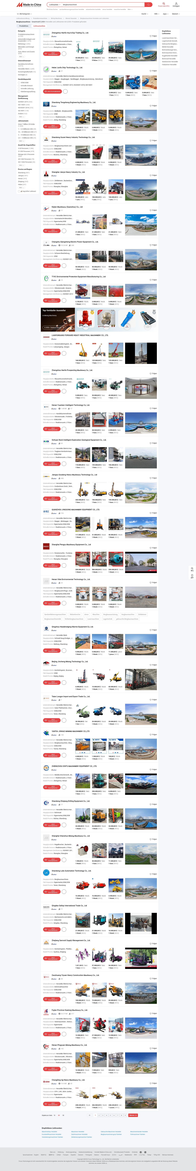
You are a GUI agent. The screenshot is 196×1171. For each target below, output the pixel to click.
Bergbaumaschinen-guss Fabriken (111, 1134)
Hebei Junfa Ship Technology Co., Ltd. (67, 67)
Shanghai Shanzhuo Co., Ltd (71, 836)
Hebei (22, 184)
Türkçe (149, 1155)
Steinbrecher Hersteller (170, 62)
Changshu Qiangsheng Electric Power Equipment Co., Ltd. (75, 242)
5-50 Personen (26, 148)
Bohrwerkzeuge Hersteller (171, 50)
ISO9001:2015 (25, 102)
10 (54, 1115)
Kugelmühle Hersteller (169, 56)
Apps (165, 14)
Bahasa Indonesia (167, 1155)
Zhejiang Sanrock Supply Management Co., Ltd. (71, 940)
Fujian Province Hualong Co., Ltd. (70, 1010)
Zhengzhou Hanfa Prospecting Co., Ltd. (72, 370)
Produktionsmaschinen (26, 35)
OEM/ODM (24, 82)
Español (73, 1155)
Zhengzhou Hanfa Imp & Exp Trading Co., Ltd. (70, 33)
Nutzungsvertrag (71, 1152)
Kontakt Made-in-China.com (103, 1152)
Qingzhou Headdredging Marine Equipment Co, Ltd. (72, 626)
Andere (22, 113)
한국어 (114, 1155)
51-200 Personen (26, 151)
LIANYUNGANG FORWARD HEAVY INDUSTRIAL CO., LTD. (80, 335)
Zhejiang (23, 181)
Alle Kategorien (24, 14)
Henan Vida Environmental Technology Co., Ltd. (71, 579)
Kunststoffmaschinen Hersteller (51, 1134)
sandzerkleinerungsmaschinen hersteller (71, 9)
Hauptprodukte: (48, 41)
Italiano (96, 1155)
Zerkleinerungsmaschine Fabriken (81, 1137)
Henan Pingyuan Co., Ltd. (69, 1045)
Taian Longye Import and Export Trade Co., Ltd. (71, 696)
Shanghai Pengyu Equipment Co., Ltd (71, 544)
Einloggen (176, 6)
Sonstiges (22, 75)
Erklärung (61, 1152)
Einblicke (134, 1152)
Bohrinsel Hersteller (169, 59)
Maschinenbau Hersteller (49, 1131)
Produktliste (23, 26)
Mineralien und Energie (26, 48)
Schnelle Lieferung (27, 88)
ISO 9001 (23, 111)
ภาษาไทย (142, 1155)
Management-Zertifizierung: (53, 85)
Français (65, 1155)
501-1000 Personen (26, 162)
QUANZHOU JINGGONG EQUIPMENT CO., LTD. (76, 509)
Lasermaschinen (93, 619)
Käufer (144, 14)
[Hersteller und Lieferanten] (28, 4)
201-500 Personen (26, 159)
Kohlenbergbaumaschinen (74, 619)
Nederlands (128, 1155)
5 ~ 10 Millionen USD (27, 135)
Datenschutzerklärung (85, 1152)
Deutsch (80, 1155)
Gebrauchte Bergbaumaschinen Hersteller (176, 44)
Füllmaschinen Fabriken (137, 1134)
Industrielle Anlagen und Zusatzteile (26, 40)
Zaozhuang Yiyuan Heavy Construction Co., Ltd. (75, 975)
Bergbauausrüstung (110, 614)
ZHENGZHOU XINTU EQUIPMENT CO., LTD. (74, 766)
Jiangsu (23, 175)
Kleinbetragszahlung (27, 91)
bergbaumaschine (127, 614)
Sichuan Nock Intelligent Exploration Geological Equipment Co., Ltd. (79, 440)
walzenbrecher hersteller (93, 9)
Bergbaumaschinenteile (52, 619)
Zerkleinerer (142, 614)
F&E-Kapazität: (48, 82)
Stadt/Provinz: (48, 47)
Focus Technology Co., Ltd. (96, 1159)
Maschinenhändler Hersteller (139, 1131)
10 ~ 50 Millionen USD (27, 132)
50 (63, 1115)
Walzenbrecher (75, 614)
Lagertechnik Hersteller (170, 41)
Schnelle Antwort (26, 85)
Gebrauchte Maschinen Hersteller (111, 1131)
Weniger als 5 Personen (26, 155)
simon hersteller (107, 9)
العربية (120, 1155)
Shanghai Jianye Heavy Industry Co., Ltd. (68, 172)
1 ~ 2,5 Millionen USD (27, 129)
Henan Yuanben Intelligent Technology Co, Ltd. (71, 405)
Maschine (96, 614)
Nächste (132, 1115)
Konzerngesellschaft (27, 72)
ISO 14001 (24, 105)
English (36, 1155)
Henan (22, 178)
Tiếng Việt (157, 1155)
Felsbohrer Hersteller (169, 64)
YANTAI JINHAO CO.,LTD (70, 731)
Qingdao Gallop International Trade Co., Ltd (69, 905)
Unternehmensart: (49, 76)
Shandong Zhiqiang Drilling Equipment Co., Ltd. (71, 801)
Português (89, 1155)
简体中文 (43, 1155)
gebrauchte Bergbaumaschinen (127, 619)
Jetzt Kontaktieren (53, 53)
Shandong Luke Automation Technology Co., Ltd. (71, 871)
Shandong (23, 172)
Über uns (52, 1152)
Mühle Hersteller (167, 47)
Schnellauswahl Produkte (122, 1152)
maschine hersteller (120, 9)
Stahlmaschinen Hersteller (79, 1134)
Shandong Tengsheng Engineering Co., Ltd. (74, 102)
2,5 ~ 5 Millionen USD (27, 138)
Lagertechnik (107, 619)
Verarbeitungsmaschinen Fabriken (52, 1137)
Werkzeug (24, 44)
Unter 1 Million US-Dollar (26, 125)
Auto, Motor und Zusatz (26, 52)
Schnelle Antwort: (49, 44)
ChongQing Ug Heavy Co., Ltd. (68, 1080)
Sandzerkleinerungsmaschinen (55, 614)
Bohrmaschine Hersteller (170, 53)
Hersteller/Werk (26, 69)
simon (86, 614)
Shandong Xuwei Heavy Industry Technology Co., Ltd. (73, 137)
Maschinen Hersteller (77, 1131)
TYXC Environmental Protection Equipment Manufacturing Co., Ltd (79, 276)
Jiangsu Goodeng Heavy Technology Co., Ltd (74, 474)
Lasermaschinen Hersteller (171, 38)
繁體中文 (51, 1155)
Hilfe (155, 14)
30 (59, 1115)
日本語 (59, 1155)
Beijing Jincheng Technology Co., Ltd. (70, 661)
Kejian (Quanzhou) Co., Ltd (67, 207)
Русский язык (105, 1155)
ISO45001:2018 (25, 108)
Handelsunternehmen (25, 65)
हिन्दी (135, 1155)
